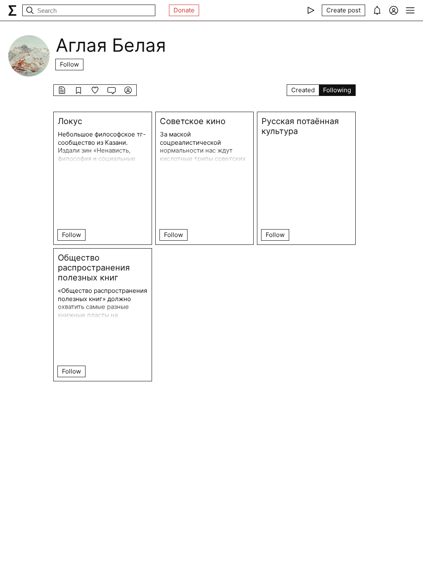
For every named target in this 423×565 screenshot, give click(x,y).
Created (303, 90)
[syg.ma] (12, 10)
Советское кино (193, 121)
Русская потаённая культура (300, 126)
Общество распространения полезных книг (94, 267)
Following (337, 90)
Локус (70, 121)
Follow (69, 64)
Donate (184, 10)
